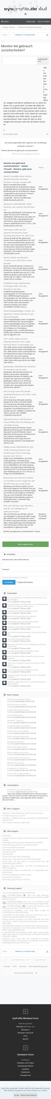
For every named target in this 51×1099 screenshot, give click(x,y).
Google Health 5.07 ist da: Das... (19, 758)
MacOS (25, 1039)
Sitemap (22, 966)
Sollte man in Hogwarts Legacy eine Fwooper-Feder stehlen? (26, 664)
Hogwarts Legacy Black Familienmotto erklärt (24, 627)
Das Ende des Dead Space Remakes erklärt (23, 651)
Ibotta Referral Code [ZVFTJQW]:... (19, 790)
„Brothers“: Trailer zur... (15, 720)
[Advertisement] (23, 82)
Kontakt (7, 966)
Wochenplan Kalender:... (16, 742)
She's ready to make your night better (16, 822)
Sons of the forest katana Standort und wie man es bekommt (25, 657)
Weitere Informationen (29, 1095)
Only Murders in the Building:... (18, 731)
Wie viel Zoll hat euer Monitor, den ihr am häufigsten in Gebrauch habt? (18, 508)
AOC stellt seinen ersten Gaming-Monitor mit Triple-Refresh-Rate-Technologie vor (18, 341)
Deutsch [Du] (40, 960)
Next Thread (33, 154)
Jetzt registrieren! (25, 544)
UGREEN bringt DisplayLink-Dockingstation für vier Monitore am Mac (17, 286)
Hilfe (15, 966)
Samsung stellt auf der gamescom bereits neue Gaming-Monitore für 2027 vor (19, 232)
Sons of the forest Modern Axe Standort (21, 616)
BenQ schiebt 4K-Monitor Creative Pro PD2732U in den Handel (18, 260)
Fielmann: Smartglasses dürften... (19, 699)
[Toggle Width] (5, 960)
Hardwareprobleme (25, 1066)
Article (9, 602)
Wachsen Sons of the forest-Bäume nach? (22, 611)
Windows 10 (21, 1026)
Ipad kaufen (6, 836)
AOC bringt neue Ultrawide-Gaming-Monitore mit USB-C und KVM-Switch (20, 394)
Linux (25, 1036)
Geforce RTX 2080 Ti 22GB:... (17, 747)
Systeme (25, 1069)
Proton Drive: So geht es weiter (18, 774)
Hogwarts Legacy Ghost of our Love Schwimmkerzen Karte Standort (26, 683)
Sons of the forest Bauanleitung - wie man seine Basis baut (26, 633)
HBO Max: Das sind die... (16, 763)
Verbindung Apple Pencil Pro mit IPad (16, 879)
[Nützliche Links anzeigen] (47, 34)
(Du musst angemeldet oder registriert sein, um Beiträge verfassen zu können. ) (25, 144)
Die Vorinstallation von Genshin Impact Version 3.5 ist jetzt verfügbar (27, 599)
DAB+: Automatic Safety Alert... (18, 736)
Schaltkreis (11, 792)
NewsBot (10, 701)
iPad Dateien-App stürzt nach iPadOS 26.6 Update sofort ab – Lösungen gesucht (25, 851)
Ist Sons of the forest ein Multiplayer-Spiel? (22, 670)
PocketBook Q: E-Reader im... (18, 768)
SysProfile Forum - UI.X (20, 960)
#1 (48, 134)
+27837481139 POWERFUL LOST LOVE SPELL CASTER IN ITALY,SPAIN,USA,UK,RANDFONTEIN (25, 911)
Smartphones (25, 1075)
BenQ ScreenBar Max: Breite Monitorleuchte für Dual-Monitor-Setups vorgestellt (17, 179)
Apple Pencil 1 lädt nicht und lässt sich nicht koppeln (21, 859)
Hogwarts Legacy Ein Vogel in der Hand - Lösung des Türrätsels (26, 676)
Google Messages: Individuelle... (19, 726)
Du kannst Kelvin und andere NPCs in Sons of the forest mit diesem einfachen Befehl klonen (27, 605)
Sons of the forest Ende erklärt (18, 639)
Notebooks (25, 1072)
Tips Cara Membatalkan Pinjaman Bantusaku (18, 893)
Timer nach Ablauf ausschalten (13, 847)
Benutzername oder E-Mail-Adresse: (15, 559)
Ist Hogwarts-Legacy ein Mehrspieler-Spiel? (23, 622)
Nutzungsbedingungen (38, 966)
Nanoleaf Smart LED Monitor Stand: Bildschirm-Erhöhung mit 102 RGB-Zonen (19, 422)
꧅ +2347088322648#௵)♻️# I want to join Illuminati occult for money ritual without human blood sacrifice (25, 907)
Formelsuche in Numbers (11, 877)
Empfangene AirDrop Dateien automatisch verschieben (22, 842)
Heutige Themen (8, 27)
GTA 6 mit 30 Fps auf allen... (17, 704)
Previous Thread (19, 154)
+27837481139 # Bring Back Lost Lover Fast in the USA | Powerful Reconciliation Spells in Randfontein (25, 916)
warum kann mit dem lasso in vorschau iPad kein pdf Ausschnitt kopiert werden (25, 862)
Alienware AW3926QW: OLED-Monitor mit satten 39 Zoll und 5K (19, 207)
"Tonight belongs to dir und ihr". (14, 816)
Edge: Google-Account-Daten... (18, 752)
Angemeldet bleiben (25, 582)
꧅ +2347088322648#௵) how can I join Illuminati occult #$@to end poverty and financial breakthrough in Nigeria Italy (25, 903)
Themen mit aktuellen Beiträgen (30, 27)
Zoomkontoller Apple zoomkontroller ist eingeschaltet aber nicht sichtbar (25, 871)
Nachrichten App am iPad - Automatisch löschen (20, 845)
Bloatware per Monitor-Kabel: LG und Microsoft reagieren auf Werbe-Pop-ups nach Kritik (19, 480)
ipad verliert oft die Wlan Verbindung (16, 856)
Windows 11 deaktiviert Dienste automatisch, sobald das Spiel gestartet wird (25, 819)
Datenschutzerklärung (23, 973)
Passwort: (6, 569)
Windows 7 (25, 1030)
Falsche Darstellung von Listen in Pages (16, 875)
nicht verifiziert (7, 854)
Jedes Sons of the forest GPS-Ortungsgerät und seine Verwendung (26, 645)
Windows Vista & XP (25, 1033)
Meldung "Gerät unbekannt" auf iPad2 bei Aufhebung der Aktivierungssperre (25, 867)
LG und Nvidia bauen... (15, 715)
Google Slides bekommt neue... (18, 710)
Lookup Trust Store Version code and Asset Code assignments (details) (25, 839)
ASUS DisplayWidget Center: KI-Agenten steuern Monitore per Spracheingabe (19, 314)
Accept (16, 1095)
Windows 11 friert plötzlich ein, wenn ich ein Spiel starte (22, 813)
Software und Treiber (25, 1063)
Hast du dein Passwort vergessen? (15, 577)
